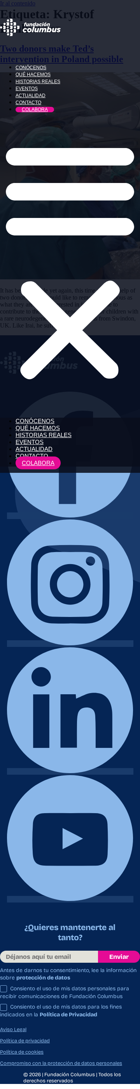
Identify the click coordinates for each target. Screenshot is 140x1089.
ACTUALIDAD (31, 95)
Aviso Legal (13, 1029)
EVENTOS (27, 88)
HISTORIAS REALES (38, 81)
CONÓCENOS (31, 67)
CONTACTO (28, 102)
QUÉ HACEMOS (33, 74)
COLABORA (35, 109)
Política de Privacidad (68, 1014)
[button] (70, 260)
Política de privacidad (25, 1041)
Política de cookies (22, 1052)
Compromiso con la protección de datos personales (61, 1063)
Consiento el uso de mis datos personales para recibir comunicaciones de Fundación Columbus (64, 992)
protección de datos (43, 977)
